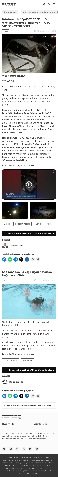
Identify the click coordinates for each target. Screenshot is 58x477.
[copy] (38, 259)
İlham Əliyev (10, 12)
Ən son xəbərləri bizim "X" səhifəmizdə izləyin (31, 233)
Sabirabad (28, 360)
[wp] (10, 259)
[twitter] (21, 259)
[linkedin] (27, 259)
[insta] (11, 449)
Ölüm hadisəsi (10, 360)
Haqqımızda (8, 424)
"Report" (6, 330)
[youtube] (37, 449)
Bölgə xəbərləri (16, 382)
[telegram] (15, 259)
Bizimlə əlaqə (40, 424)
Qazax (7, 224)
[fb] (4, 259)
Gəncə (38, 224)
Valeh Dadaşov (16, 245)
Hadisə (5, 31)
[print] (32, 259)
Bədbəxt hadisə (22, 224)
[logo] (9, 4)
